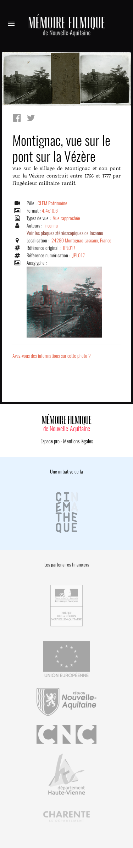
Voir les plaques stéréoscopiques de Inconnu (65, 233)
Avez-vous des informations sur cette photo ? (51, 355)
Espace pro (50, 441)
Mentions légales (78, 441)
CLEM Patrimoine (52, 203)
